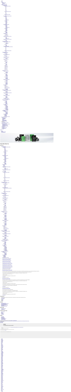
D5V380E (5, 235)
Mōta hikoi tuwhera (5, 5)
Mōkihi (3, 119)
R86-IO (5, 157)
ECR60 (6, 62)
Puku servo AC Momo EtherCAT (6, 79)
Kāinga (2, 1)
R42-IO (6, 25)
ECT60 (6, 64)
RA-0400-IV (7, 109)
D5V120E (5, 234)
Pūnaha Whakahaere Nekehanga (5, 99)
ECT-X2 (5, 66)
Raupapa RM (5, 241)
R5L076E (7, 81)
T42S (6, 44)
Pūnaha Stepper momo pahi (4, 124)
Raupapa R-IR (6, 28)
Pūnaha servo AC (4, 70)
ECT (5, 63)
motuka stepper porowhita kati (5, 187)
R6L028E (7, 82)
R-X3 (5, 35)
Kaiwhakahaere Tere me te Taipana (7, 116)
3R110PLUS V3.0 (7, 38)
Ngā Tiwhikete (2, 316)
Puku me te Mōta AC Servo (3, 304)
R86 (6, 19)
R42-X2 (6, 34)
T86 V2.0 (6, 43)
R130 (6, 20)
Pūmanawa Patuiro (3, 317)
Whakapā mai (2, 314)
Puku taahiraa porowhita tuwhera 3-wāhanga (7, 36)
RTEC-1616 (7, 107)
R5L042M (6, 216)
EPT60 (6, 56)
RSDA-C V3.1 (6, 227)
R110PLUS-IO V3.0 (7, 27)
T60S (5, 186)
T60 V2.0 (6, 42)
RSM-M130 (7, 89)
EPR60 (6, 55)
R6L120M (7, 78)
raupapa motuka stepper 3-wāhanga (8, 11)
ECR (5, 61)
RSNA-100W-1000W (7, 228)
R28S (6, 21)
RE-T (5, 69)
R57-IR (6, 29)
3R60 (6, 37)
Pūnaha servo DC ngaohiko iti (5, 125)
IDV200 (5, 237)
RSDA (5, 86)
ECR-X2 (5, 65)
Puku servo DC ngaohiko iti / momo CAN (7, 90)
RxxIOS (5, 31)
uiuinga (3, 286)
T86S (6, 45)
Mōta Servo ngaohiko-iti (3, 319)
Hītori (1, 312)
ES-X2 (5, 60)
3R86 (5, 168)
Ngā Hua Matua (3, 110)
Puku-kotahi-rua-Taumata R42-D (6, 288)
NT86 (6, 58)
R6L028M (7, 77)
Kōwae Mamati (6, 105)
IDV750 (5, 238)
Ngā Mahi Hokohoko (4, 128)
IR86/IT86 (7, 113)
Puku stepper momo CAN (6, 52)
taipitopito (4, 286)
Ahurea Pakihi (3, 3)
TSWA (5, 98)
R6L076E (7, 83)
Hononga (5, 104)
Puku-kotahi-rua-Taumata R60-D (6, 278)
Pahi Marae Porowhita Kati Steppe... (6, 259)
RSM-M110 (6, 229)
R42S (6, 22)
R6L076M (6, 219)
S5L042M (7, 72)
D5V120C (7, 91)
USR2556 (5, 114)
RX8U (6, 101)
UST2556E (6, 115)
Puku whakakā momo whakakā (6, 24)
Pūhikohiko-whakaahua (4, 117)
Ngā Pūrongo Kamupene (4, 127)
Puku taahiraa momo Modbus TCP (7, 54)
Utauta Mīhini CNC (4, 118)
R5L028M (7, 75)
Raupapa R (6, 16)
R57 (6, 17)
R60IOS (6, 32)
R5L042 (6, 74)
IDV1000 (6, 97)
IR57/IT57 (7, 112)
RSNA (5, 87)
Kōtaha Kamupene (4, 2)
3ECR (5, 67)
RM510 (5, 242)
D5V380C (7, 92)
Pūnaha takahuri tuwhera (4, 123)
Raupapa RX (6, 100)
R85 (6, 18)
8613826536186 (1, 322)
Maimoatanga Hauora (4, 120)
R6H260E (7, 84)
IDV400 (6, 96)
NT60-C (6, 53)
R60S (6, 23)
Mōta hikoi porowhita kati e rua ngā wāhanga (9, 46)
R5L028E (7, 80)
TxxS (4, 184)
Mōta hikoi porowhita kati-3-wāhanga (8, 50)
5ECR (5, 68)
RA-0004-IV (7, 108)
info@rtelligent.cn (2, 298)
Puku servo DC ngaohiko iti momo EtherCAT (6, 233)
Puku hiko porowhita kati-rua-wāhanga (5, 182)
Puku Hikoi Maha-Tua (3, 132)
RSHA (5, 85)
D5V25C (5, 232)
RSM (5, 88)
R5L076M (7, 76)
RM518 (6, 103)
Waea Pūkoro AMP (15, 320)
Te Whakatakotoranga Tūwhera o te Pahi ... (7, 263)
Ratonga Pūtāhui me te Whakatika (5, 122)
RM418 (6, 102)
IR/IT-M (5, 111)
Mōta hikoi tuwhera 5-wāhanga (7, 14)
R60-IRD (6, 30)
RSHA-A (5, 226)
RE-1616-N (7, 106)
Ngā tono (2, 313)
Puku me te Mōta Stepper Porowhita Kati (5, 303)
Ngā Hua (2, 4)
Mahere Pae (12, 320)
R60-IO (6, 26)
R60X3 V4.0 (5, 166)
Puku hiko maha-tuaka (5, 33)
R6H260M (6, 218)
